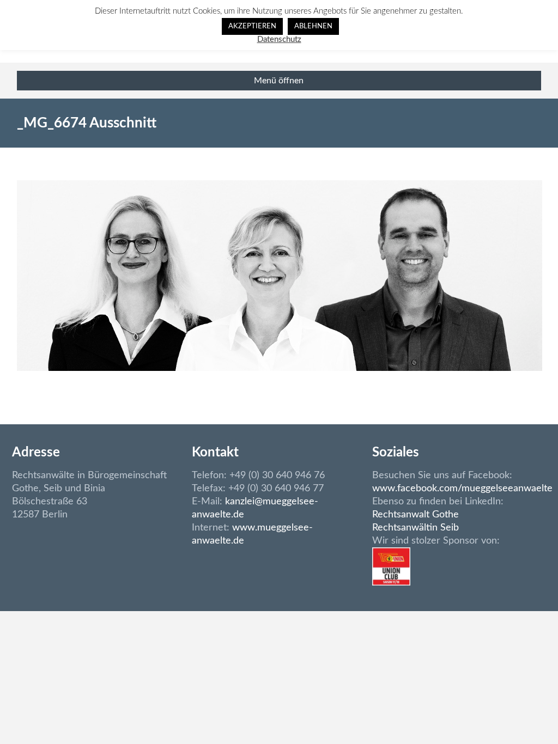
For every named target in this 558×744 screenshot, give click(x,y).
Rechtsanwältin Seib (415, 528)
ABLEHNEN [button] (313, 26)
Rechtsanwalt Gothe (415, 515)
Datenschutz (279, 39)
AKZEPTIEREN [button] (252, 26)
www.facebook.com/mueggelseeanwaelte (462, 488)
